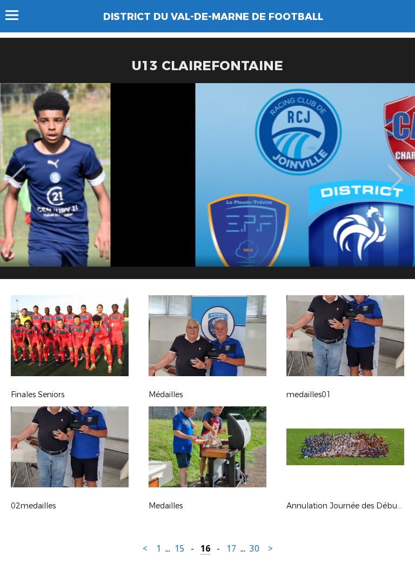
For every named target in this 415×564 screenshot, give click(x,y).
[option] (207, 185)
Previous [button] (18, 170)
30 (254, 548)
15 (179, 548)
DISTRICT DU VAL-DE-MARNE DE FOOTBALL (213, 17)
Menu (17, 15)
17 (231, 548)
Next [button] (395, 170)
